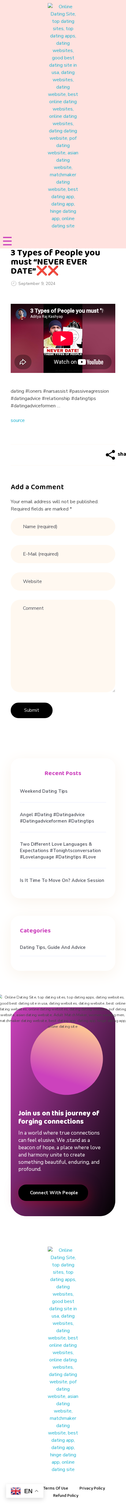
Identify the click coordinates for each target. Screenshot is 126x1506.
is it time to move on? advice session (62, 880)
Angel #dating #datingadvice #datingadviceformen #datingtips (57, 818)
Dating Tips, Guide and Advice (53, 947)
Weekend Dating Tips (44, 791)
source (18, 420)
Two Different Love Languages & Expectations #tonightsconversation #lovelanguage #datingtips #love (60, 850)
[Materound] (63, 116)
